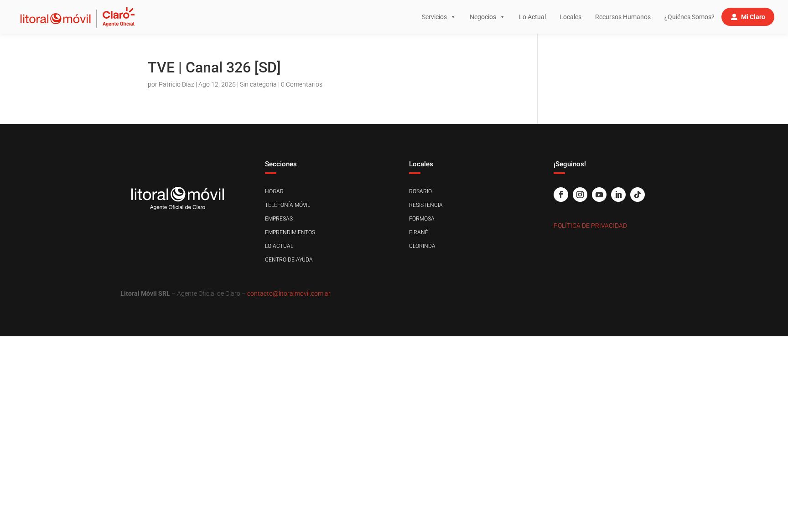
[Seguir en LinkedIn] (618, 194)
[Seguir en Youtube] (599, 194)
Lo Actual (532, 17)
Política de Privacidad (590, 225)
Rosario (420, 191)
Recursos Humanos (623, 17)
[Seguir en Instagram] (580, 194)
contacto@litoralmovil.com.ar (289, 293)
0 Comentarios (301, 84)
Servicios (434, 17)
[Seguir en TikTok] (637, 194)
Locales (570, 17)
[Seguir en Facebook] (561, 194)
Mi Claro (753, 17)
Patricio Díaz (176, 84)
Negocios (483, 17)
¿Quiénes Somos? (689, 17)
